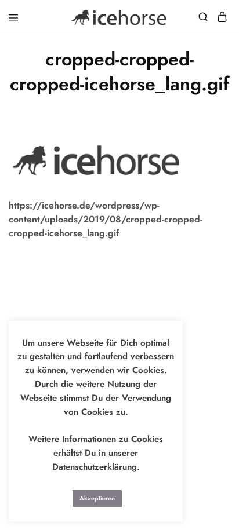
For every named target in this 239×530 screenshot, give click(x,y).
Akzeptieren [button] (97, 498)
